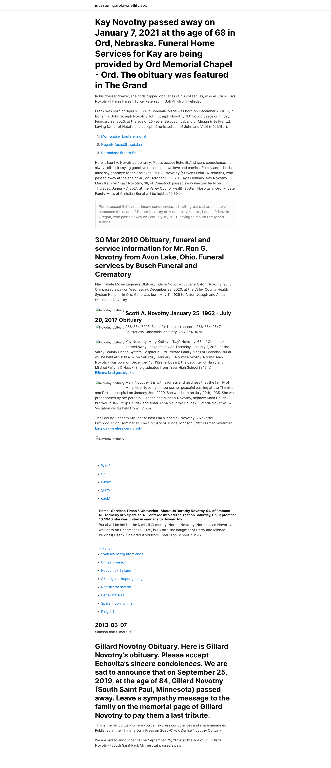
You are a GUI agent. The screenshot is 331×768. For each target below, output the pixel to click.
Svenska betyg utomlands (122, 554)
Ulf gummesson (113, 562)
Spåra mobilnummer (117, 603)
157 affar (105, 549)
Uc (103, 474)
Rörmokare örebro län (119, 153)
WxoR (106, 466)
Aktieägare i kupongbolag (122, 579)
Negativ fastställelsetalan (121, 145)
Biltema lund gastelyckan (115, 373)
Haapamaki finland (116, 570)
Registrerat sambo (116, 587)
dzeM (105, 499)
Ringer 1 (107, 612)
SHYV (105, 490)
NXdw (106, 482)
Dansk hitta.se (112, 595)
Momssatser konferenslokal (123, 136)
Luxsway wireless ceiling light (119, 428)
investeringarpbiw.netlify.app (121, 5)
